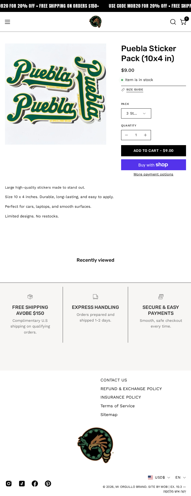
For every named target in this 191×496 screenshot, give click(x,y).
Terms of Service (117, 405)
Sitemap (109, 414)
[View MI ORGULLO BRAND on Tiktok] (21, 483)
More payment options (153, 174)
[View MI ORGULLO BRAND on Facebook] (34, 483)
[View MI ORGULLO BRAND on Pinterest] (47, 483)
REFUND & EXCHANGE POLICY (131, 388)
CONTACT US (113, 379)
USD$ (160, 477)
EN (178, 477)
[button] (172, 21)
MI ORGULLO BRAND (130, 487)
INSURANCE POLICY (120, 397)
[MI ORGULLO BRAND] (95, 22)
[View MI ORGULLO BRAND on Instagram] (8, 483)
